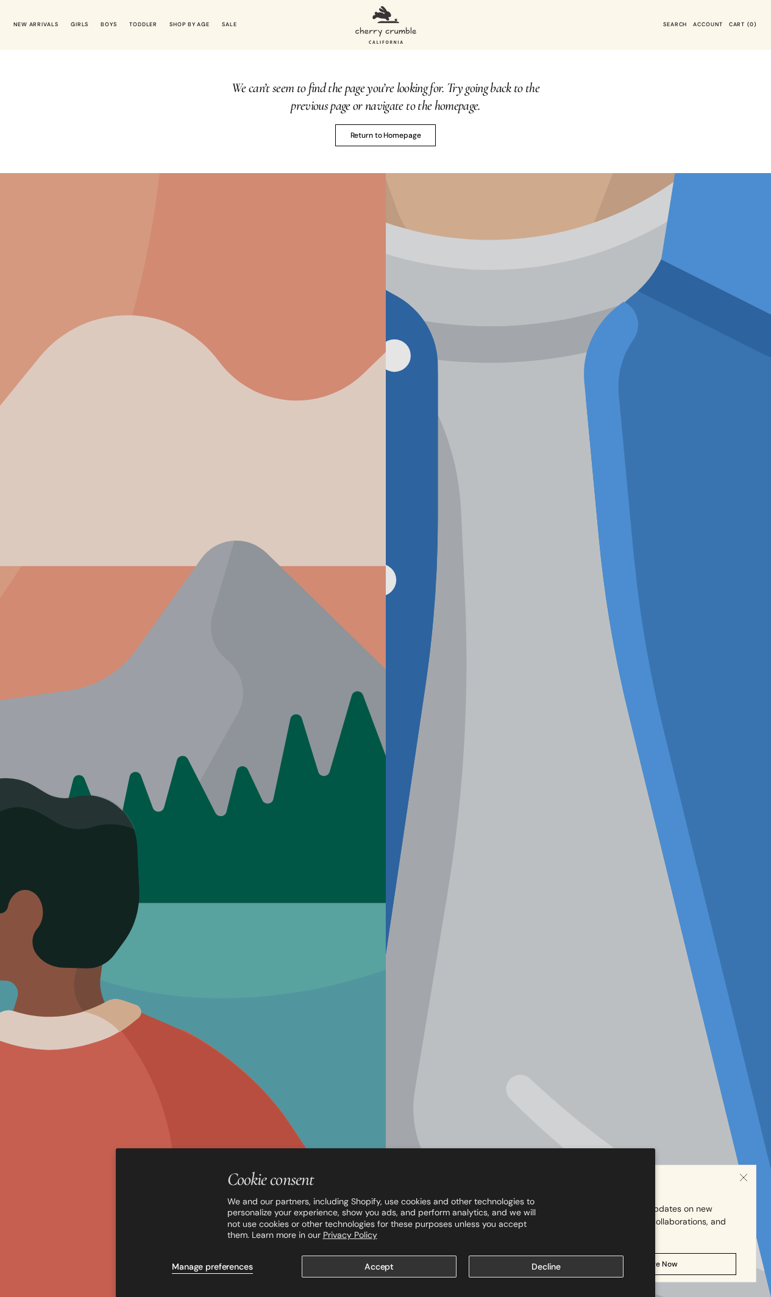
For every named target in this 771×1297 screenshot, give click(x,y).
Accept (379, 1266)
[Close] (743, 1177)
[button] (675, 25)
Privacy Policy (350, 1234)
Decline (546, 1266)
